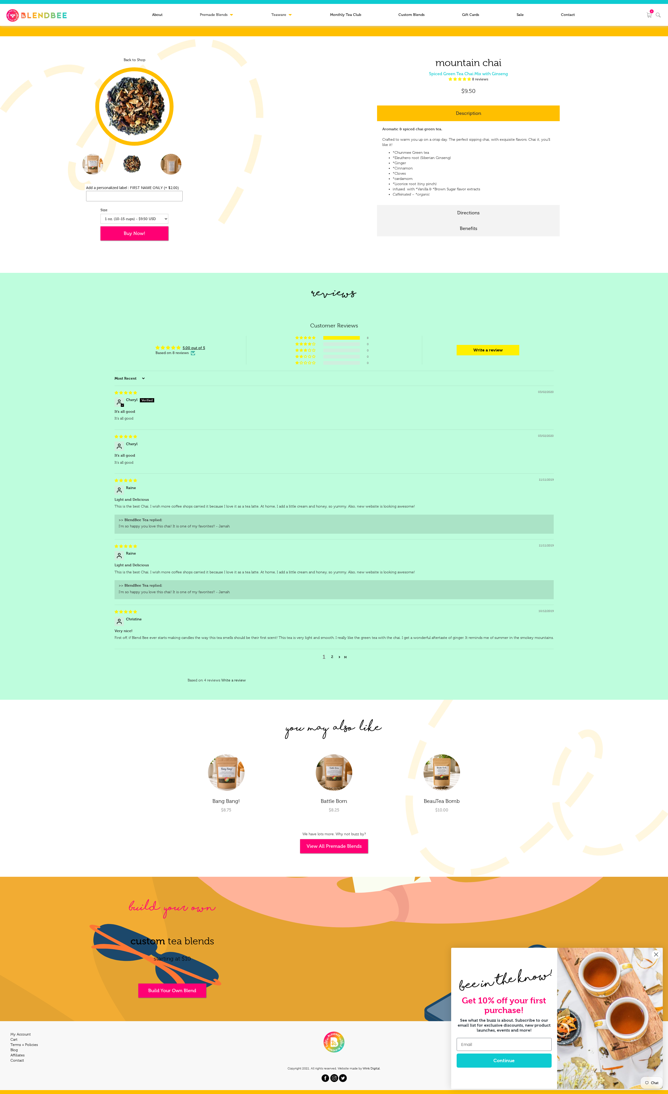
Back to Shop (134, 60)
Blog (14, 1050)
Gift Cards (470, 15)
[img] (126, 393)
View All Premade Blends (334, 846)
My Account (20, 1034)
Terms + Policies (24, 1045)
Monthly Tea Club (345, 15)
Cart (13, 1039)
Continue (504, 1060)
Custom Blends (411, 15)
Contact (568, 15)
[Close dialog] (656, 954)
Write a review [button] (488, 350)
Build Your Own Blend (172, 990)
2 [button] (332, 657)
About (157, 15)
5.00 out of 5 (194, 348)
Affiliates (17, 1055)
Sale (520, 15)
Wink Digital (371, 1068)
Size (104, 210)
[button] (460, 79)
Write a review (233, 680)
